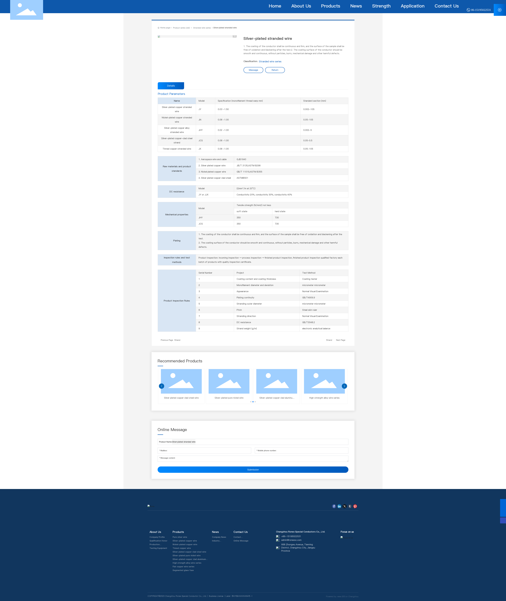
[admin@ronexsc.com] (503, 508)
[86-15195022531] (503, 502)
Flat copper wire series (205, 397)
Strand (177, 340)
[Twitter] (345, 506)
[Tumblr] (350, 506)
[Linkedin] (339, 506)
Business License (216, 596)
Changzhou (353, 596)
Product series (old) (181, 28)
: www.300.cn (342, 596)
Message (253, 70)
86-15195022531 (480, 9)
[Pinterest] (355, 506)
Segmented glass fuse (253, 397)
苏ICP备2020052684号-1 (242, 596)
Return (275, 70)
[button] (250, 401)
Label (228, 596)
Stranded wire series (202, 28)
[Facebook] (334, 506)
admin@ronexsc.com (291, 540)
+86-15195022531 (291, 536)
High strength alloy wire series (158, 397)
